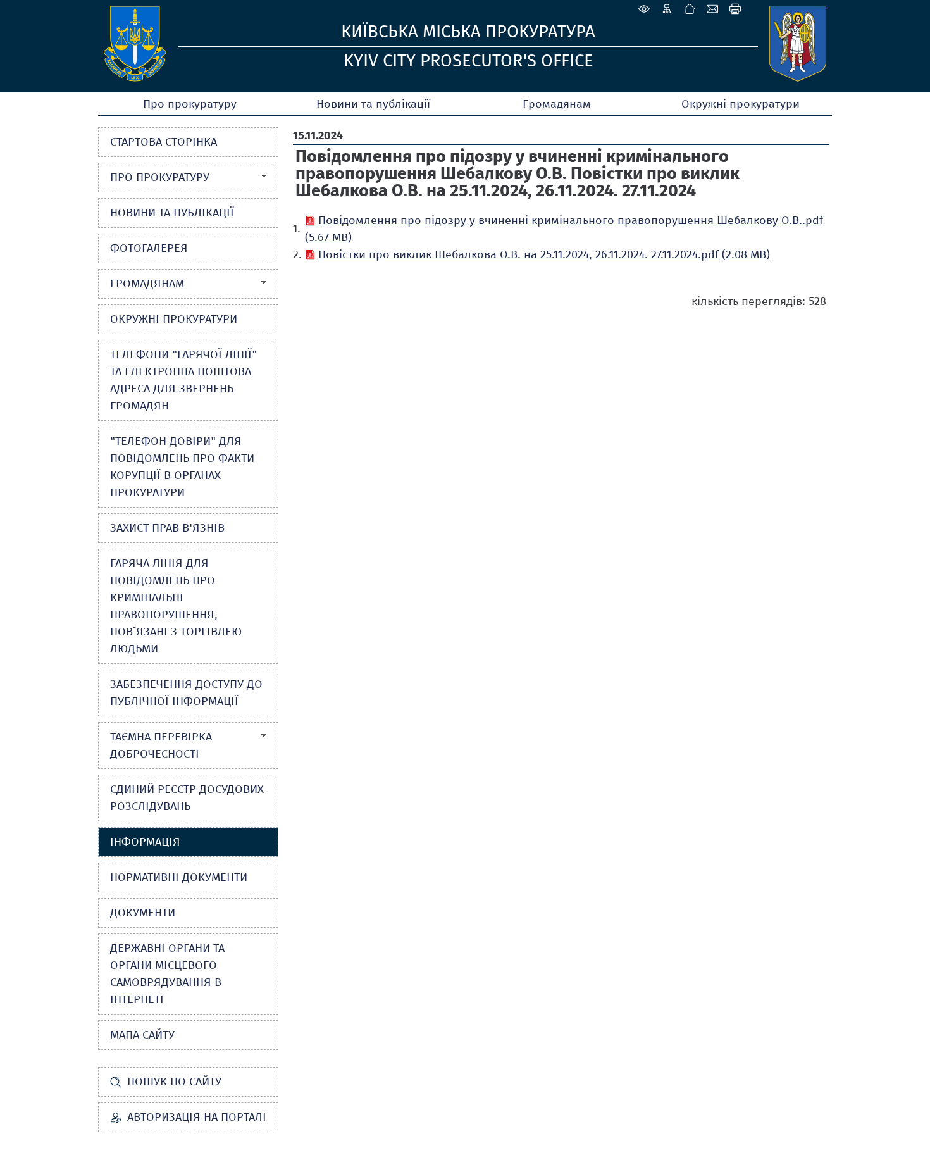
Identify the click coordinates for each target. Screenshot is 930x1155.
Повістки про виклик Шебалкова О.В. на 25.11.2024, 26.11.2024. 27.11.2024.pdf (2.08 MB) (544, 254)
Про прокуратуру (190, 104)
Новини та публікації (373, 104)
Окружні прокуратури (740, 104)
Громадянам (557, 104)
